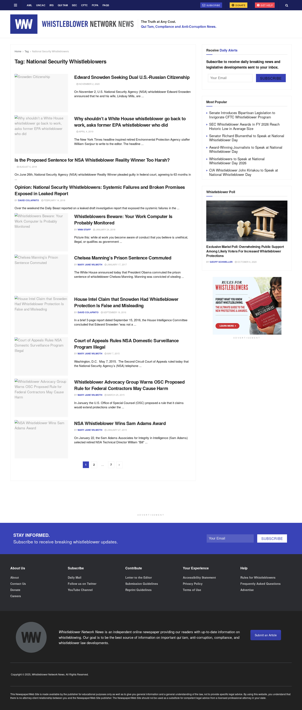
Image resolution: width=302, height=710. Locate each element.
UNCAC (40, 5)
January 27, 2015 (116, 429)
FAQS (106, 5)
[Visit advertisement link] (247, 306)
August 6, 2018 (28, 166)
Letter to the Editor (138, 577)
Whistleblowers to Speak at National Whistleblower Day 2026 (237, 160)
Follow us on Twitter (82, 584)
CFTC (84, 5)
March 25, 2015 (115, 394)
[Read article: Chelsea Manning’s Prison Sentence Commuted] (41, 274)
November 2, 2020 (89, 83)
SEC (74, 5)
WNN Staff (84, 229)
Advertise (247, 590)
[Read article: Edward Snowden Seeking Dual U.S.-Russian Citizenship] (41, 93)
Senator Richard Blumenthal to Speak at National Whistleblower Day (246, 137)
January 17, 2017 (116, 264)
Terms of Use (192, 590)
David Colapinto (28, 200)
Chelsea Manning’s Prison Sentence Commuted (122, 257)
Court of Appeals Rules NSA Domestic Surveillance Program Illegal (126, 343)
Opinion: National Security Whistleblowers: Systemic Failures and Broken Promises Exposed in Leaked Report (100, 190)
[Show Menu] (15, 5)
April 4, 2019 (85, 131)
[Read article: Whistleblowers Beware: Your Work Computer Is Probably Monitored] (41, 232)
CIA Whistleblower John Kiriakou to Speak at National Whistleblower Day (243, 172)
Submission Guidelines (141, 584)
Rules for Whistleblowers (257, 577)
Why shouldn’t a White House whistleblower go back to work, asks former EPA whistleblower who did (130, 121)
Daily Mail (74, 577)
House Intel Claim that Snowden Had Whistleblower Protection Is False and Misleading (126, 302)
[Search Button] (286, 5)
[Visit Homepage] (72, 24)
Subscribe (213, 5)
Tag (27, 51)
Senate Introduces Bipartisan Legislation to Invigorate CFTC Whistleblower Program (242, 114)
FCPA (95, 5)
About (14, 577)
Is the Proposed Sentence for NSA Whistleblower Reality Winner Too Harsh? (92, 159)
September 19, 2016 (114, 312)
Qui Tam (63, 5)
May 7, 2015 (113, 353)
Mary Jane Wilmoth (90, 264)
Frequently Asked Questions (260, 584)
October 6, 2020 (247, 261)
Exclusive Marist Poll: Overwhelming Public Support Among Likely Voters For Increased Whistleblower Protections (245, 251)
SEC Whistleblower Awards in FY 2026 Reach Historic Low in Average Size (244, 126)
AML (29, 5)
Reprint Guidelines (138, 590)
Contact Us (18, 584)
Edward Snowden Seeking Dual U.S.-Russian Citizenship (131, 77)
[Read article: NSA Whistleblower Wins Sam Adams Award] (41, 439)
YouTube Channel (80, 590)
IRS (52, 5)
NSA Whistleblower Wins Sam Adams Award (120, 423)
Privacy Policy (193, 584)
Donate (240, 5)
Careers (15, 596)
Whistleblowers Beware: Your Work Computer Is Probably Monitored (123, 219)
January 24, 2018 (105, 229)
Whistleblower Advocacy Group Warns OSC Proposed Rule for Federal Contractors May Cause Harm (129, 384)
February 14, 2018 (54, 200)
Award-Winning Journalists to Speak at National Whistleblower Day (245, 149)
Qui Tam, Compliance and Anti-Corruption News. (178, 26)
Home (18, 51)
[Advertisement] (151, 501)
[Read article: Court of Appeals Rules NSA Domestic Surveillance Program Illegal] (41, 356)
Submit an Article (266, 635)
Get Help (266, 5)
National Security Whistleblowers (50, 51)
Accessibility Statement (199, 577)
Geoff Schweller (221, 261)
